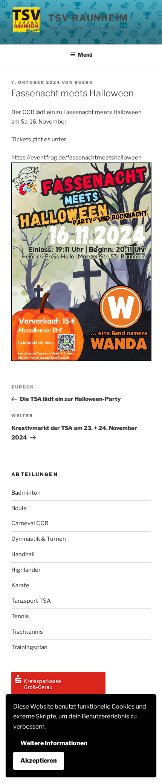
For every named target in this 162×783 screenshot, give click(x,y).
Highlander (26, 569)
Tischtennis (27, 631)
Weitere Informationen (53, 743)
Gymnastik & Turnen (38, 538)
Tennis (20, 616)
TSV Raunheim (88, 17)
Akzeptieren (38, 760)
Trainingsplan (29, 647)
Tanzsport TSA (31, 600)
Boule (19, 508)
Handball (23, 554)
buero (84, 82)
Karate (20, 585)
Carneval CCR (29, 523)
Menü (85, 54)
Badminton (26, 492)
